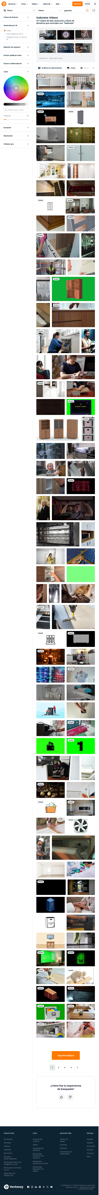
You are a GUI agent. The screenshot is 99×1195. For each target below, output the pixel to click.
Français (90, 1153)
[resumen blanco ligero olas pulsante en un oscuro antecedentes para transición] (50, 407)
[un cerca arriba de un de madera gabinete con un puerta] (50, 223)
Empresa (7, 1149)
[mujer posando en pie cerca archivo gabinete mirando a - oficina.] (43, 508)
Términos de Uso (72, 1187)
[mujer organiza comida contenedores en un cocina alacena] (50, 692)
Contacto (63, 1145)
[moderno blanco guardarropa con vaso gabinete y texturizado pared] (81, 170)
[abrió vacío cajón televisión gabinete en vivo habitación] (50, 82)
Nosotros (63, 1148)
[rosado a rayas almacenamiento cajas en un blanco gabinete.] (88, 429)
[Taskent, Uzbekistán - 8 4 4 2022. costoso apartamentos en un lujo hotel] (80, 206)
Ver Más (83, 48)
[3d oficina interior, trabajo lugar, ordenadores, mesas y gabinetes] (81, 82)
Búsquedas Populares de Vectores (38, 1156)
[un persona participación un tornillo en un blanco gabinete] (81, 790)
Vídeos (34, 4)
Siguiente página (66, 1055)
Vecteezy (7, 1142)
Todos (9, 30)
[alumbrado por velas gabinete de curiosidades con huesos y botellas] (50, 657)
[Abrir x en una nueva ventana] (48, 1187)
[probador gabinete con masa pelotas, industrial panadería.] (57, 534)
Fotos (23, 4)
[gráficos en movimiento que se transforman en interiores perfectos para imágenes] (50, 117)
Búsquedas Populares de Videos (38, 1169)
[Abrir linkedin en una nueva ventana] (36, 1187)
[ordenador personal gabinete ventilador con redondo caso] (81, 826)
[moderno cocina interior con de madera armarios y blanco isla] (81, 1012)
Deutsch (90, 1149)
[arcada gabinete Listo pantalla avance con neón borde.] (81, 407)
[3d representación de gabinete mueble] (81, 117)
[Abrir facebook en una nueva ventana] (28, 1187)
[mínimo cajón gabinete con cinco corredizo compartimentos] (50, 206)
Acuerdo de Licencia (37, 1140)
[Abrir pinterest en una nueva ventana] (40, 1187)
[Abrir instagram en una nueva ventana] (32, 1187)
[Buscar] (87, 10)
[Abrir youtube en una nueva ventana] (51, 1187)
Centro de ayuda (64, 1140)
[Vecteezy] (3, 3)
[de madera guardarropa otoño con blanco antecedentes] (57, 429)
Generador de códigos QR (9, 1174)
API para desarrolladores (10, 1157)
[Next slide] (91, 68)
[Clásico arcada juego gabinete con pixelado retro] (50, 746)
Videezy (7, 1146)
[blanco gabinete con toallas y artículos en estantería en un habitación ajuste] (50, 389)
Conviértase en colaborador (66, 1153)
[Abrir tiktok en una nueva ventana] (44, 1187)
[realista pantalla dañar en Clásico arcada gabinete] (51, 887)
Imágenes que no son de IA (17, 38)
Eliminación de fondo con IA (12, 1169)
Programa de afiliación (38, 1149)
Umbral (7, 115)
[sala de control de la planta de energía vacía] (88, 245)
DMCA (35, 1145)
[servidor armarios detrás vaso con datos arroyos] (50, 675)
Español (90, 1142)
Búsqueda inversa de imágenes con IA (12, 1163)
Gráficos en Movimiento (52, 68)
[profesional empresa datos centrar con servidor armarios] (54, 593)
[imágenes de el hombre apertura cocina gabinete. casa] (81, 267)
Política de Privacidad (87, 1187)
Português (91, 1146)
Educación (8, 1153)
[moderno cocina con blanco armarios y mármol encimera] (81, 808)
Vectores (11, 4)
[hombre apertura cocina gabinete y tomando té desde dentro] (73, 508)
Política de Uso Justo (85, 1189)
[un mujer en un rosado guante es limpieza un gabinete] (57, 245)
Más (57, 4)
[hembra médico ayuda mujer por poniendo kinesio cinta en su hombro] (81, 1030)
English (90, 1139)
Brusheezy (8, 1139)
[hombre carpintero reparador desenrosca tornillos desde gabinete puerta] (50, 976)
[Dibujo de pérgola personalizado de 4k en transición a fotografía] (51, 170)
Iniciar (87, 4)
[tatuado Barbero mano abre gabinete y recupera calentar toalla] (73, 848)
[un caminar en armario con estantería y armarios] (50, 188)
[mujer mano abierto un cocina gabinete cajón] (50, 135)
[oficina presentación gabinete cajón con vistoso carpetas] (50, 1012)
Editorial (46, 4)
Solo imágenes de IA (15, 34)
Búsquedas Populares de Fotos (40, 1162)
